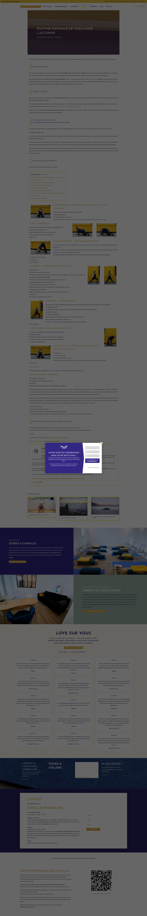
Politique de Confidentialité (93, 467)
